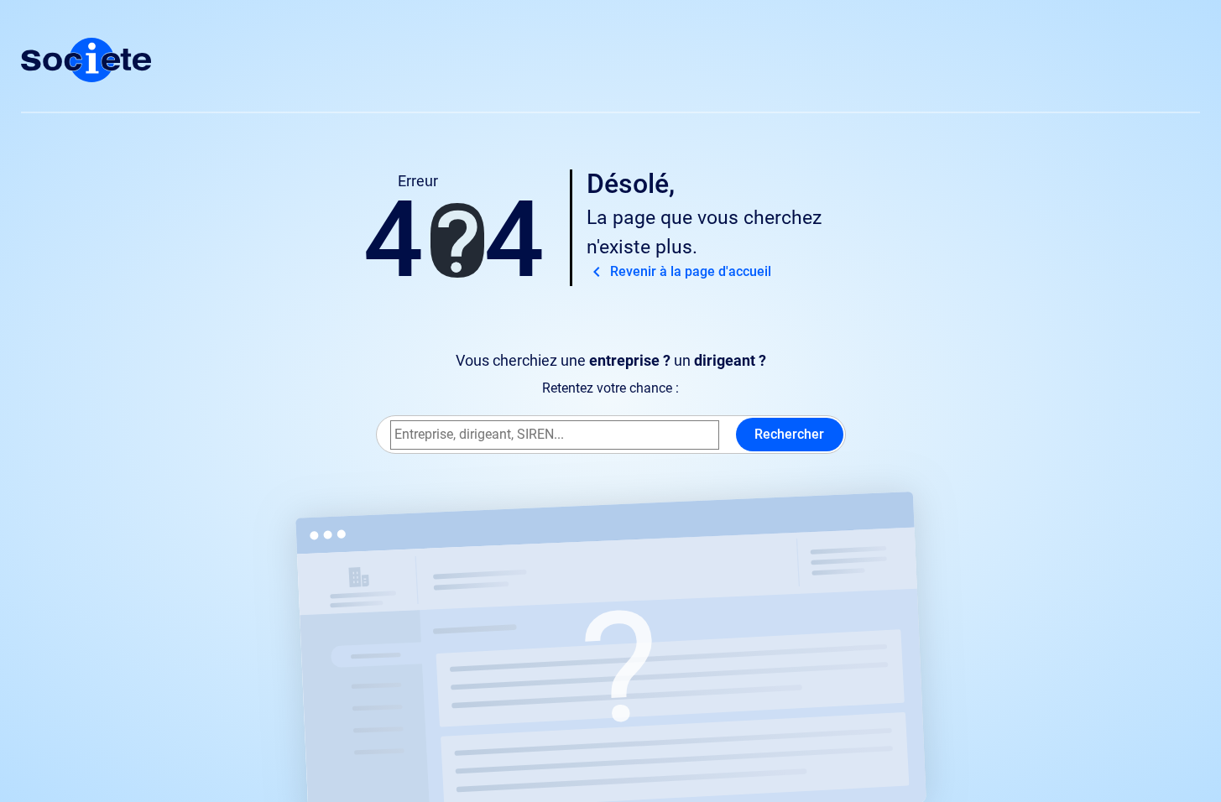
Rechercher (789, 434)
